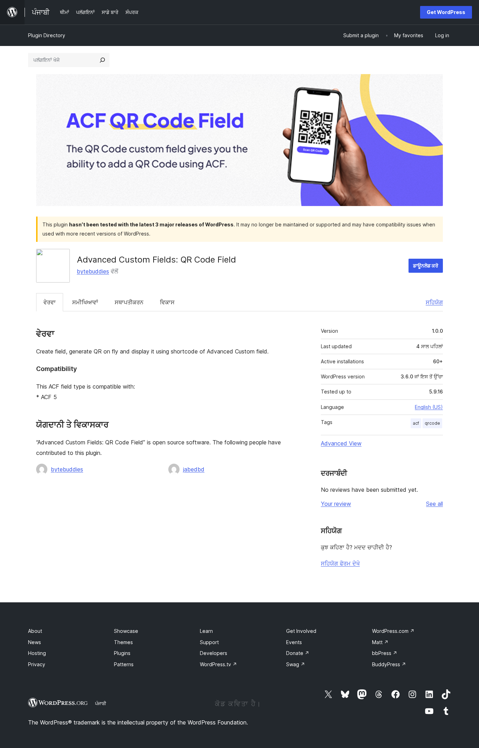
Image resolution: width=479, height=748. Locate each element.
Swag (295, 664)
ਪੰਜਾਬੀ (100, 703)
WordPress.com (393, 631)
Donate (297, 653)
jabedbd (193, 469)
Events (294, 642)
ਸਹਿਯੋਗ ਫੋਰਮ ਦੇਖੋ (340, 563)
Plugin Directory (46, 35)
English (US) (429, 407)
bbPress (384, 653)
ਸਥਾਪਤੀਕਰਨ (129, 302)
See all (434, 503)
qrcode (432, 423)
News (34, 642)
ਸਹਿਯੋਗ (434, 302)
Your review (336, 503)
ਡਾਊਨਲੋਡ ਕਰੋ (425, 266)
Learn (206, 631)
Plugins (122, 653)
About (35, 631)
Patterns (124, 664)
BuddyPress (389, 664)
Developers (213, 653)
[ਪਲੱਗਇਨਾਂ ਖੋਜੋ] (102, 60)
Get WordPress (446, 12)
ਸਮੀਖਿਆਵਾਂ (85, 302)
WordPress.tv (218, 664)
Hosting (37, 653)
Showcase (126, 631)
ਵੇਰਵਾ (49, 302)
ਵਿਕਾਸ (167, 302)
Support (209, 642)
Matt (380, 642)
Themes (123, 642)
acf (416, 423)
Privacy (36, 664)
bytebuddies (93, 271)
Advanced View (341, 443)
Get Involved (301, 631)
